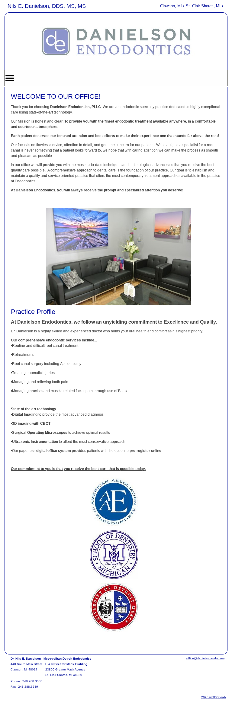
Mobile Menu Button (9, 78)
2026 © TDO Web (213, 697)
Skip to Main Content (22, 5)
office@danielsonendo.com (205, 658)
